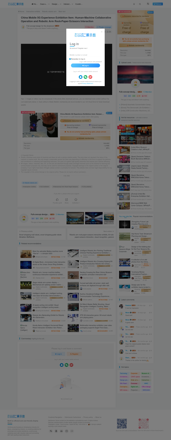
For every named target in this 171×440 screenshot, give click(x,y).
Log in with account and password (90, 62)
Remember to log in (78, 59)
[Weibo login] (90, 77)
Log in (86, 65)
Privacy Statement (87, 83)
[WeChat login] (85, 77)
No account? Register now (78, 48)
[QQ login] (80, 77)
